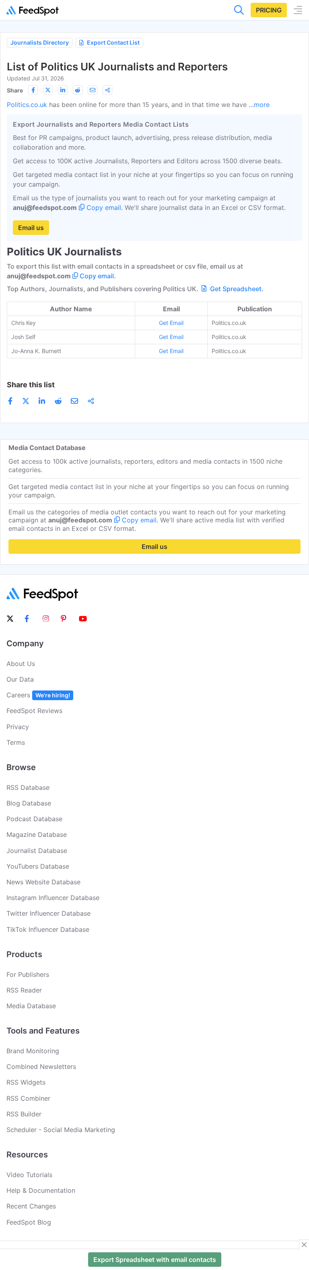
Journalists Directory (39, 42)
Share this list (31, 384)
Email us (31, 228)
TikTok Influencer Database (47, 929)
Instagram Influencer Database (52, 898)
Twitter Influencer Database (48, 913)
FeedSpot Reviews (34, 711)
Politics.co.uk (27, 105)
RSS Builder (23, 1114)
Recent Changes (31, 1206)
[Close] (304, 1244)
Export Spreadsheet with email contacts (154, 1260)
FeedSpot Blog (28, 1222)
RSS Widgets (25, 1082)
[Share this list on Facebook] (33, 90)
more (262, 105)
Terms (15, 742)
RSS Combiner (28, 1098)
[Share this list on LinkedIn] (63, 90)
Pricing (269, 10)
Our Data (20, 679)
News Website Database (43, 882)
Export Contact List (113, 42)
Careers (38, 695)
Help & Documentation (40, 1190)
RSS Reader (24, 990)
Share (15, 90)
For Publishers (27, 974)
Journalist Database (36, 851)
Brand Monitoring (32, 1051)
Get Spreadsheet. (236, 289)
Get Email (171, 322)
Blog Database (28, 803)
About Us (20, 664)
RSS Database (27, 787)
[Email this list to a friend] (92, 90)
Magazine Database (36, 834)
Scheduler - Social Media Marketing (60, 1130)
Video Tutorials (29, 1175)
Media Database (31, 1006)
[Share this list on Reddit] (77, 90)
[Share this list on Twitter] (48, 90)
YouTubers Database (37, 866)
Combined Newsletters (41, 1066)
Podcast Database (34, 819)
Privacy (17, 727)
